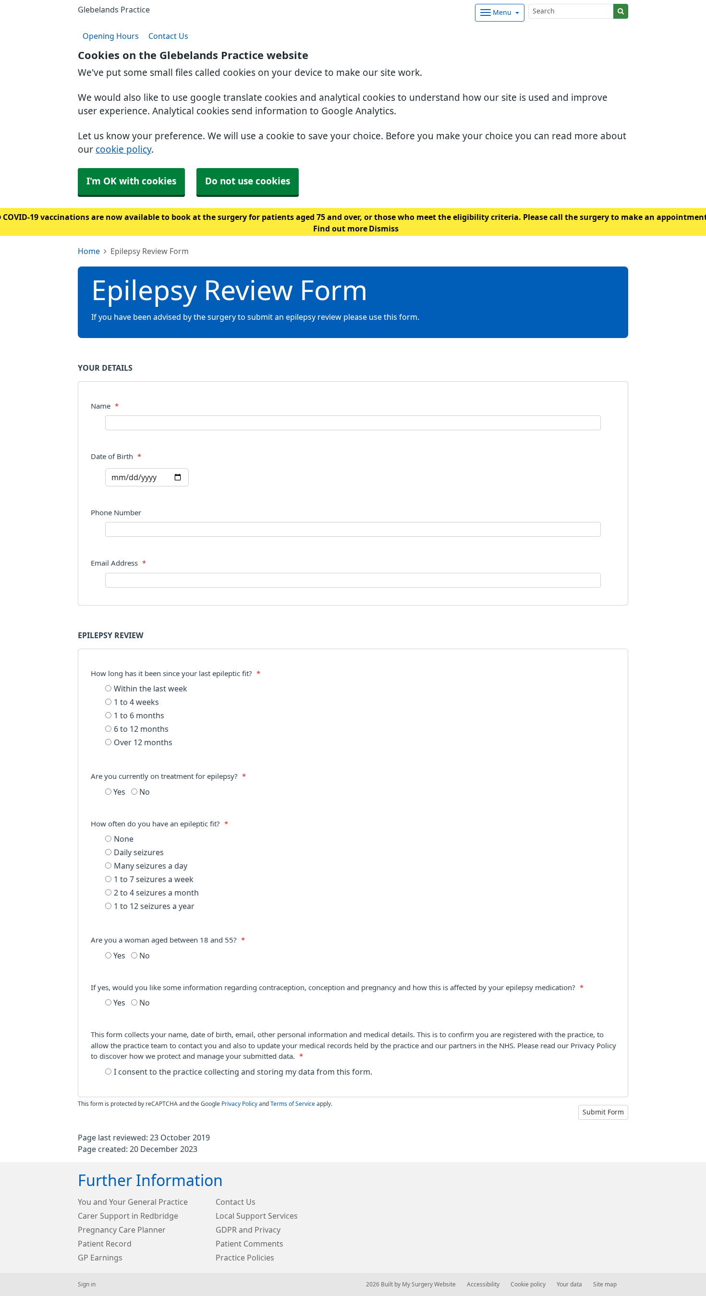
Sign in (87, 1284)
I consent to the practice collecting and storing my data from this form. (243, 1072)
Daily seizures (139, 852)
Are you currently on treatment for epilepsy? (168, 776)
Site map (605, 1284)
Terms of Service (292, 1104)
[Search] (620, 11)
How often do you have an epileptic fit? (159, 823)
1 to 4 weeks (136, 702)
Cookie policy (528, 1284)
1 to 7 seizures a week (154, 879)
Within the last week (150, 688)
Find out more (340, 228)
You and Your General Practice (133, 1202)
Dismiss (384, 228)
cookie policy (123, 149)
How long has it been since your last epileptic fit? (175, 673)
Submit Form (603, 1112)
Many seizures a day (150, 866)
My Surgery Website (429, 1284)
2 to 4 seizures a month (156, 892)
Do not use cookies (247, 181)
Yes (118, 792)
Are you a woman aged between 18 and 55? (168, 940)
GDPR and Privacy (248, 1230)
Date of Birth (116, 456)
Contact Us (168, 36)
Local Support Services (257, 1216)
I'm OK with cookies (131, 181)
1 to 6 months (139, 715)
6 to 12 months (141, 729)
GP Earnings (100, 1257)
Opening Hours (111, 36)
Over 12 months (143, 742)
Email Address (118, 563)
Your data (569, 1284)
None (124, 839)
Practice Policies (245, 1257)
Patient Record (105, 1244)
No (143, 792)
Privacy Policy (239, 1104)
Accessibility (483, 1284)
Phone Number (116, 512)
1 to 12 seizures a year (154, 906)
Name (105, 406)
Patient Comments (249, 1244)
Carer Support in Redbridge (128, 1216)
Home (89, 251)
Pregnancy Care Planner (122, 1230)
